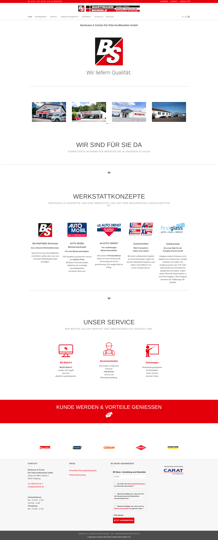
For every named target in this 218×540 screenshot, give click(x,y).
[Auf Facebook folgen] (183, 17)
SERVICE (53, 17)
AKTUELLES (99, 17)
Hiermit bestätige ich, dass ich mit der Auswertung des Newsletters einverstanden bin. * (129, 496)
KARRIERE (164, 1)
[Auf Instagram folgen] (186, 17)
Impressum (82, 534)
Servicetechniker (109, 361)
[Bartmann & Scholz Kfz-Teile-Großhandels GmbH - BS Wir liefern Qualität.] (109, 8)
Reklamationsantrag (77, 475)
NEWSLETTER (185, 1)
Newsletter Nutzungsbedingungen (83, 470)
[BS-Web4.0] (66, 350)
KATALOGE (110, 17)
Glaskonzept (173, 244)
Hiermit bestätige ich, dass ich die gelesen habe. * (129, 507)
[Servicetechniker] (109, 349)
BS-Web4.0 (66, 362)
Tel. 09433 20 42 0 (35, 484)
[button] (105, 123)
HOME (30, 17)
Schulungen (152, 362)
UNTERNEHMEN (40, 17)
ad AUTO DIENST (109, 243)
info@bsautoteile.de (36, 487)
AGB (112, 534)
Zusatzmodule (141, 243)
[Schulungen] (152, 350)
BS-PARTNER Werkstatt (45, 243)
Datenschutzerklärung (122, 508)
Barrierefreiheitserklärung (127, 534)
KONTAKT (174, 1)
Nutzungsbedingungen (136, 484)
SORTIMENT (86, 17)
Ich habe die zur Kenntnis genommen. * (129, 485)
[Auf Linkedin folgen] (189, 17)
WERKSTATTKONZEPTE (69, 17)
